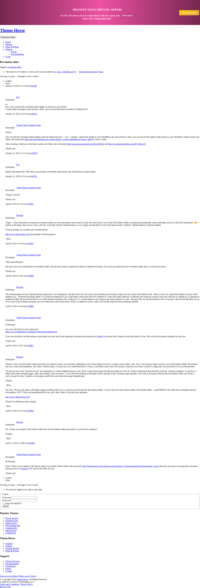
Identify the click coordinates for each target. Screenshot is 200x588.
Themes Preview (12, 561)
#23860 (30, 276)
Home (8, 42)
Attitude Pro (10, 533)
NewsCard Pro (11, 518)
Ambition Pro (11, 528)
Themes (8, 44)
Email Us (101, 336)
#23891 (30, 345)
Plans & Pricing (12, 47)
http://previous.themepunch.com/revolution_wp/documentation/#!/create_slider (58, 139)
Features (9, 543)
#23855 (30, 243)
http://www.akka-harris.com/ (17, 397)
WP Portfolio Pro (12, 525)
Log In (5, 506)
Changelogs (10, 566)
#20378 (33, 176)
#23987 (31, 443)
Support (8, 49)
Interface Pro (10, 530)
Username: (7, 497)
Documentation (17, 54)
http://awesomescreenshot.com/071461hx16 (127, 144)
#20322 (33, 114)
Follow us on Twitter (27, 576)
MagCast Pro (11, 523)
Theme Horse (12, 30)
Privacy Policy (26, 584)
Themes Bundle (12, 548)
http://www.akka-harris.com (17, 234)
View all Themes (189, 13)
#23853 (30, 204)
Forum (14, 52)
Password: (7, 500)
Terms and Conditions (9, 584)
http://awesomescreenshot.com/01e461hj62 (85, 144)
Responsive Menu (8, 37)
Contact (8, 571)
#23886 (30, 306)
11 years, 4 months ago (64, 72)
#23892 (30, 411)
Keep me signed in (13, 503)
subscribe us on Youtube (38, 576)
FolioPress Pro (11, 521)
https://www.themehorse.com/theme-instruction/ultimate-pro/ (31, 332)
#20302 (33, 86)
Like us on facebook (9, 576)
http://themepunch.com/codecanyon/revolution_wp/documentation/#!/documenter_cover (120, 466)
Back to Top (5, 587)
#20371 (34, 153)
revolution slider (14, 67)
